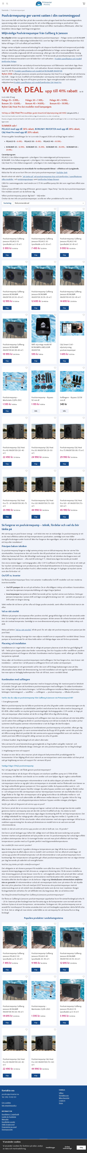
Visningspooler (7, 1130)
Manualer (5, 1119)
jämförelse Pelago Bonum (48, 179)
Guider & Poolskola (9, 1117)
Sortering (7, 203)
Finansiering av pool (9, 1127)
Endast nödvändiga (67, 1147)
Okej (81, 1148)
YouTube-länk (61, 173)
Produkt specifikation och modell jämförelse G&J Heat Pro (37, 82)
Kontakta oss (64, 1096)
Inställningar (50, 1148)
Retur (61, 1103)
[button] (7, 255)
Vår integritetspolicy (9, 1106)
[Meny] (3, 3)
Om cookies (6, 1103)
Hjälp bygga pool (8, 1125)
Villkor (61, 1093)
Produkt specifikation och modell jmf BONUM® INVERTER (38, 71)
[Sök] (7, 4)
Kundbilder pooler (8, 1122)
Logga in (62, 1101)
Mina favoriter (64, 1098)
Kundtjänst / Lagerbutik (10, 1114)
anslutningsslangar (25, 179)
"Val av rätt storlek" (23, 630)
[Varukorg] (84, 3)
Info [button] (35, 411)
